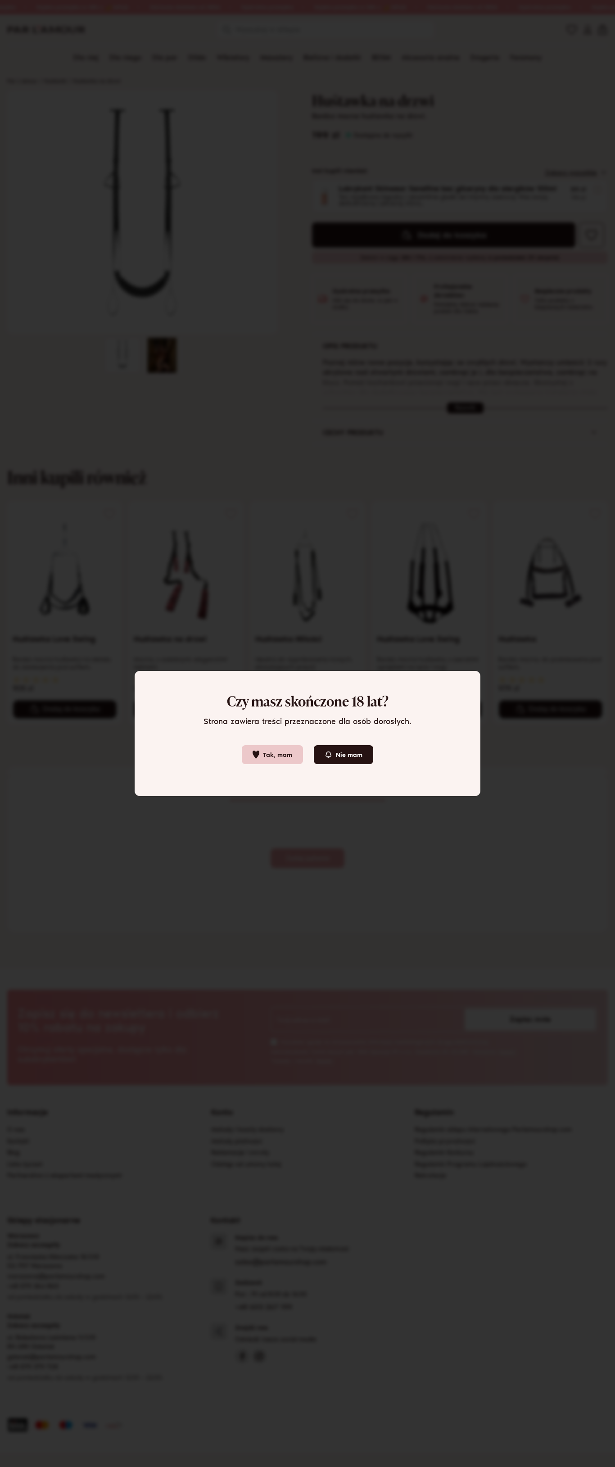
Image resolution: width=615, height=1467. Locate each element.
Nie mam (349, 755)
